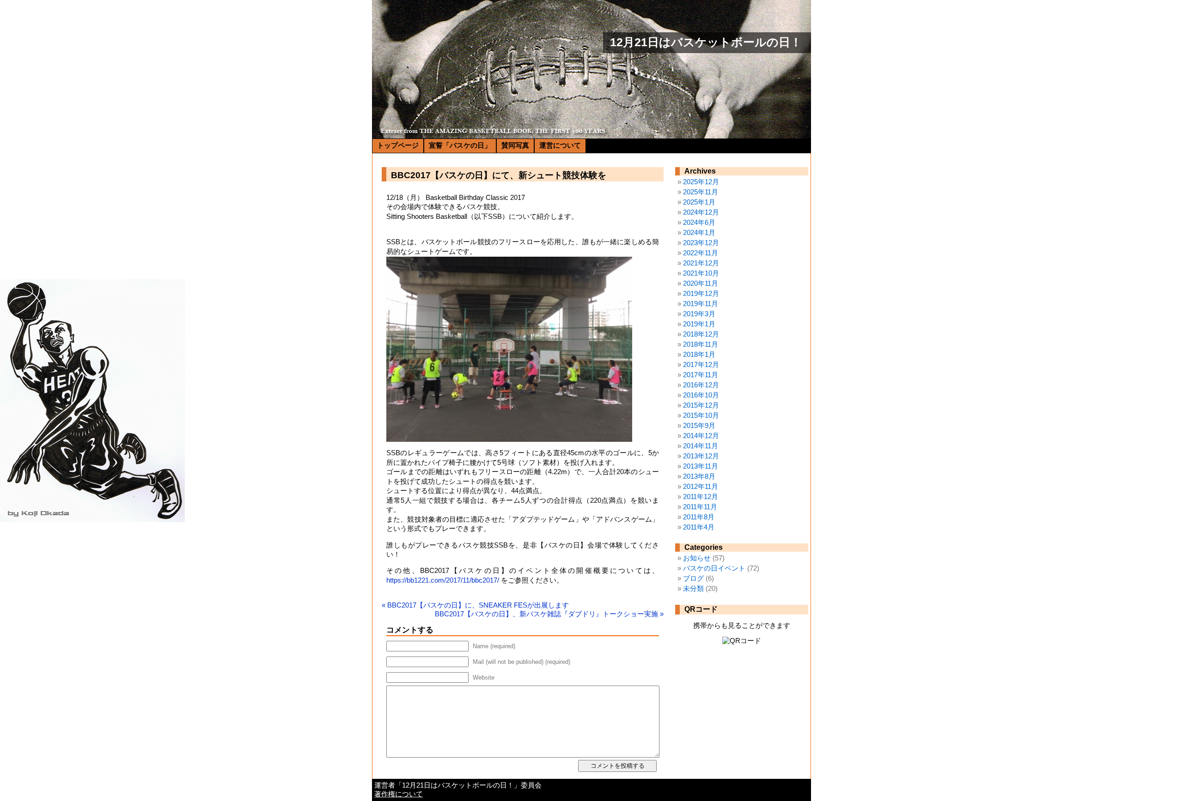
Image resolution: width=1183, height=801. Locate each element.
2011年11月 (700, 507)
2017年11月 (700, 375)
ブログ (693, 578)
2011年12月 (700, 496)
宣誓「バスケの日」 (460, 145)
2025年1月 (699, 202)
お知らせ (697, 558)
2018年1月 (699, 354)
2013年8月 (699, 476)
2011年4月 (698, 527)
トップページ (398, 145)
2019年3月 (699, 314)
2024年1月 (699, 232)
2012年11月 (700, 486)
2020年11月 (700, 283)
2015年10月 (701, 415)
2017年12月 (701, 364)
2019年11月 (700, 303)
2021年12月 (701, 263)
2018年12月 (701, 334)
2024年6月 (699, 222)
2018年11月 (700, 344)
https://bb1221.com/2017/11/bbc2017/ (442, 580)
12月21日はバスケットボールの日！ (706, 42)
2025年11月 (700, 192)
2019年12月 (701, 293)
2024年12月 (701, 212)
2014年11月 (700, 446)
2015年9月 (699, 425)
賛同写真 (515, 145)
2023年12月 (701, 243)
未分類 (693, 588)
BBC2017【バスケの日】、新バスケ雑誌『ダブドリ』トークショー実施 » (549, 614)
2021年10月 (701, 273)
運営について (560, 145)
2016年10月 (701, 395)
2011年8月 (698, 517)
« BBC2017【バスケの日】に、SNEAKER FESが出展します (475, 605)
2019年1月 (699, 324)
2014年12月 (701, 436)
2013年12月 (701, 456)
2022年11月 (700, 253)
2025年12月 (701, 182)
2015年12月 (701, 405)
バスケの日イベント (714, 568)
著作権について (398, 794)
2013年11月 (700, 466)
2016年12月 (701, 385)
